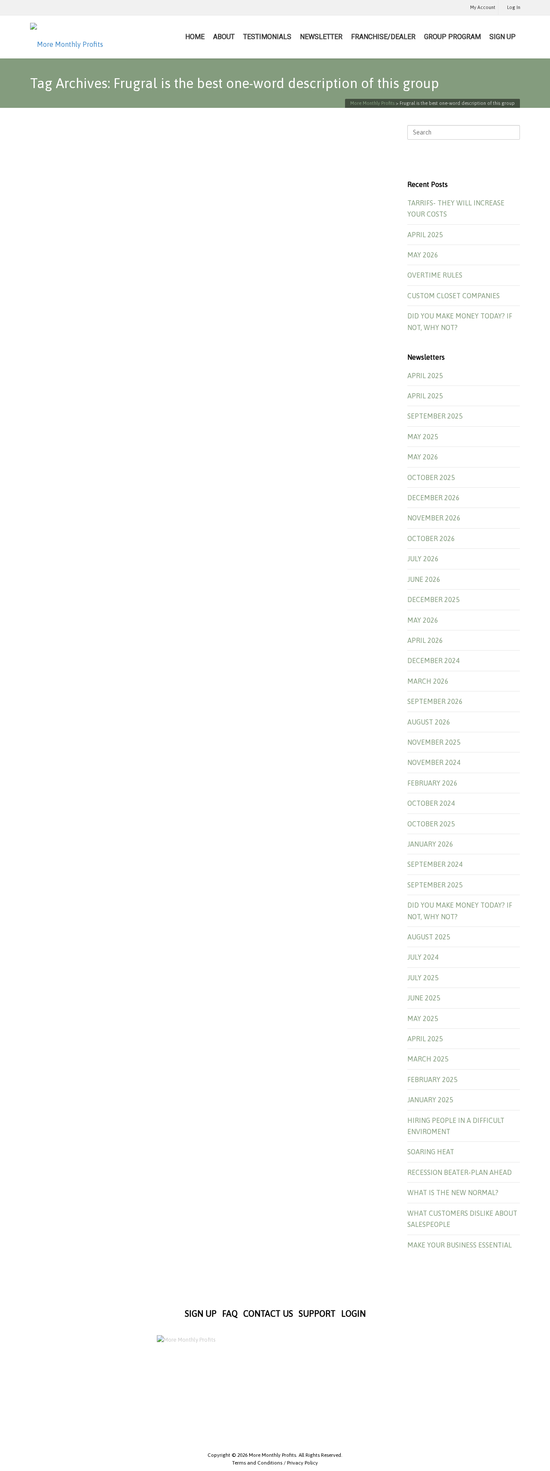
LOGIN (353, 1313)
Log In (513, 7)
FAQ (230, 1313)
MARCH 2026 (428, 681)
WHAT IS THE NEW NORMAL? (452, 1192)
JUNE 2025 (423, 998)
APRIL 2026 (425, 640)
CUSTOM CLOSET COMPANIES (453, 296)
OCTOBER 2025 (431, 477)
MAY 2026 (422, 255)
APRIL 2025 (425, 235)
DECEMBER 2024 (433, 660)
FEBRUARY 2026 (432, 783)
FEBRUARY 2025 (432, 1079)
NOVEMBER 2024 (434, 762)
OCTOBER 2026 (431, 538)
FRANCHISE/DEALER (383, 37)
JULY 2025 (423, 978)
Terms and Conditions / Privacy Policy (275, 1463)
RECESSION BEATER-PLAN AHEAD (459, 1172)
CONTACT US (268, 1313)
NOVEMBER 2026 (434, 518)
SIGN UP (502, 37)
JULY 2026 (423, 559)
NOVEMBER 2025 (434, 742)
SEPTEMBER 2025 (435, 416)
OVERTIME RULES (434, 275)
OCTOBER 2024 (431, 803)
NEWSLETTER (321, 37)
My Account (482, 7)
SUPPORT (317, 1313)
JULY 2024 (423, 957)
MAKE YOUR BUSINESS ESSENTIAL (459, 1245)
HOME (195, 37)
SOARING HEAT (430, 1152)
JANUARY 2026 (430, 844)
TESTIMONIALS (267, 37)
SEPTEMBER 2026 (435, 701)
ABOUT (224, 37)
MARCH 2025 (428, 1059)
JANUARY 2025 (430, 1100)
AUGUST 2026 (428, 722)
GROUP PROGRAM (452, 37)
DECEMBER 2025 (433, 599)
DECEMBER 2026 (433, 498)
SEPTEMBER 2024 (435, 864)
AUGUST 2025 (428, 937)
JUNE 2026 (423, 579)
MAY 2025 (422, 436)
